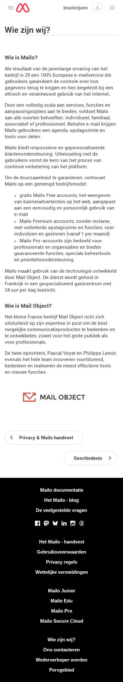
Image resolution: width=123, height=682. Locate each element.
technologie (79, 271)
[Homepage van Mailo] (23, 8)
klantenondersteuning (29, 154)
